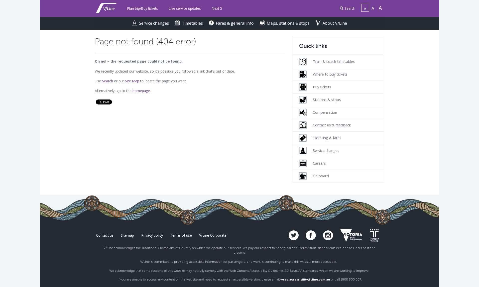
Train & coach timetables (334, 61)
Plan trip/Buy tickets (142, 8)
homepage (141, 90)
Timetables (193, 23)
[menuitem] (142, 8)
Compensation (325, 112)
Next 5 (217, 8)
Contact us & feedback (332, 124)
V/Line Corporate (213, 235)
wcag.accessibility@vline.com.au (305, 279)
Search (350, 8)
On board (321, 175)
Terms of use (181, 235)
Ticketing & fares (327, 137)
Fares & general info (235, 23)
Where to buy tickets (330, 74)
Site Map (132, 81)
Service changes (154, 23)
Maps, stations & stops (289, 23)
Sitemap (127, 235)
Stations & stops (327, 99)
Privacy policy (152, 235)
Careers (319, 163)
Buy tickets (322, 86)
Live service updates (185, 8)
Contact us (105, 235)
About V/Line (335, 23)
